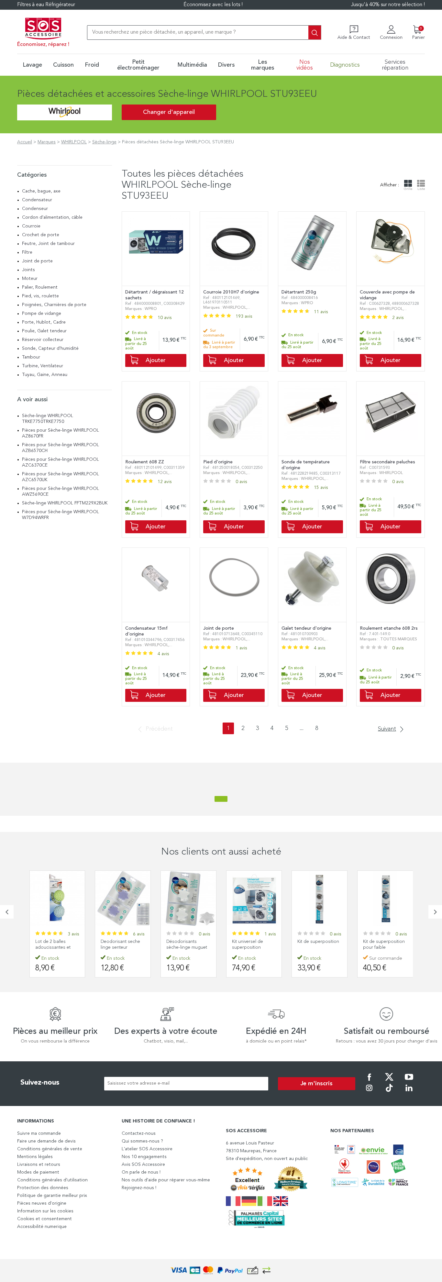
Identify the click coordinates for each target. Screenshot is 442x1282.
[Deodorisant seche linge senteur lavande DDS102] (122, 898)
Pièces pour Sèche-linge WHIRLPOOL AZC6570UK (60, 477)
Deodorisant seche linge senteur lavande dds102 (120, 947)
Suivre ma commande (39, 1133)
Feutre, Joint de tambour (48, 243)
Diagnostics (345, 65)
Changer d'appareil (169, 112)
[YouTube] (409, 1081)
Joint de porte (37, 261)
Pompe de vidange (41, 313)
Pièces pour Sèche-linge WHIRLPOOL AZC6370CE (60, 462)
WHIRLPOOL (74, 142)
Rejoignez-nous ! (139, 1188)
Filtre (27, 252)
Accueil (24, 142)
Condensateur (37, 200)
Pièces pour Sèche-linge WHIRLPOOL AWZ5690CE (60, 491)
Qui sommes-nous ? (142, 1141)
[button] (7, 912)
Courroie (31, 226)
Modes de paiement (38, 1172)
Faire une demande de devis (46, 1141)
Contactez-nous (139, 1133)
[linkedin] (409, 1092)
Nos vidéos (304, 65)
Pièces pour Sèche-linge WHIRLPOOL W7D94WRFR (60, 515)
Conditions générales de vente (49, 1149)
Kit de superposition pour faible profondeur (384, 947)
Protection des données (42, 1188)
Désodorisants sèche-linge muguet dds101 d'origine (186, 947)
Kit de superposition (318, 941)
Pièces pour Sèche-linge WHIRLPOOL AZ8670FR (60, 433)
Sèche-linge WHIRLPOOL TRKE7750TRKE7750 (47, 419)
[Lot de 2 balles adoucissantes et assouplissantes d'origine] (57, 898)
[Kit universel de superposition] (254, 898)
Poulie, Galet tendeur (44, 331)
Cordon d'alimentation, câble (52, 217)
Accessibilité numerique (42, 1226)
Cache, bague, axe (41, 191)
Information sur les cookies (45, 1211)
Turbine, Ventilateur (42, 366)
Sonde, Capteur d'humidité (50, 348)
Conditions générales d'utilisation (52, 1180)
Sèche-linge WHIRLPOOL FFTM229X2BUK (64, 503)
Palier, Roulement (40, 287)
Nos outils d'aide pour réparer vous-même (166, 1180)
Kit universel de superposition (247, 944)
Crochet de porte (40, 235)
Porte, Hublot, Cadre (44, 322)
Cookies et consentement (44, 1219)
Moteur (30, 278)
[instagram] (369, 1092)
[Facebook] (369, 1081)
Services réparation (395, 65)
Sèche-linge (104, 142)
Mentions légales (35, 1157)
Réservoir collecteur (42, 339)
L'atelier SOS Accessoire (147, 1149)
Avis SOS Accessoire (143, 1164)
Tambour (31, 357)
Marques (47, 142)
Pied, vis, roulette (40, 296)
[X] (389, 1081)
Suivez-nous (40, 1082)
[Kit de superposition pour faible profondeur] (385, 898)
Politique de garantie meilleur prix (52, 1195)
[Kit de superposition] (319, 898)
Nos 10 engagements (144, 1157)
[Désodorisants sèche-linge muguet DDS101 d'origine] (188, 898)
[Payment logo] (221, 1270)
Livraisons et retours (38, 1164)
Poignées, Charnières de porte (54, 305)
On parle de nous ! (141, 1172)
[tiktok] (389, 1092)
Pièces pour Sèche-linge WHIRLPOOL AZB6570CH (60, 448)
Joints (28, 270)
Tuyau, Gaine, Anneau (44, 374)
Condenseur (35, 208)
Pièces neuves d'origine (41, 1203)
